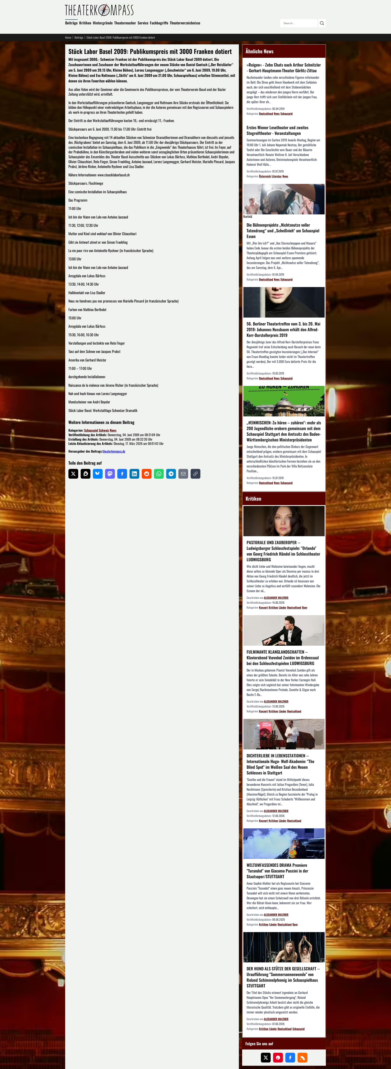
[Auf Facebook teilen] (122, 474)
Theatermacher (125, 22)
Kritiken (85, 22)
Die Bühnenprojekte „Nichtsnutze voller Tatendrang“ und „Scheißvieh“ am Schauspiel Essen (283, 230)
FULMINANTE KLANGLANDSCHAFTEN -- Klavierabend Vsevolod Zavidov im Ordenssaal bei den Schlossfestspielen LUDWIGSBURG (283, 657)
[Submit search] (322, 23)
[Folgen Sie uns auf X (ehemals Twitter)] (266, 1057)
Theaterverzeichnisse (185, 22)
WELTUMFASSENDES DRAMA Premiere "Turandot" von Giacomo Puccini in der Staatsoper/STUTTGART (277, 870)
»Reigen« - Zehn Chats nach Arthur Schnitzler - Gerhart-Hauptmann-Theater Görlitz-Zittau (284, 67)
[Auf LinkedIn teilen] (134, 474)
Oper (304, 607)
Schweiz (104, 430)
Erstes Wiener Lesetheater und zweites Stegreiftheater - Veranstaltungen (277, 130)
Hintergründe (103, 22)
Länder (282, 607)
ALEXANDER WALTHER (276, 597)
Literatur (277, 176)
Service (143, 22)
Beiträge (71, 22)
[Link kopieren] (195, 474)
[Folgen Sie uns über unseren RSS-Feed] (302, 1057)
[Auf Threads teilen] (85, 474)
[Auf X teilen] (73, 474)
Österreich (265, 176)
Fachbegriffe (159, 22)
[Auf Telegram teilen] (171, 474)
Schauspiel (91, 430)
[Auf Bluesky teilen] (98, 474)
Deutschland (266, 113)
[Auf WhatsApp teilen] (159, 474)
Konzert (263, 607)
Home (68, 37)
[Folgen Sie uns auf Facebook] (290, 1057)
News (113, 430)
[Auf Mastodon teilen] (110, 474)
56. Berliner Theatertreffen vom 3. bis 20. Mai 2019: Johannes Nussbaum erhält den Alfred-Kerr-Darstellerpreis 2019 (283, 329)
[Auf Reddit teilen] (147, 474)
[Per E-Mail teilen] (183, 474)
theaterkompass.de (114, 451)
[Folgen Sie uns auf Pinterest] (278, 1057)
